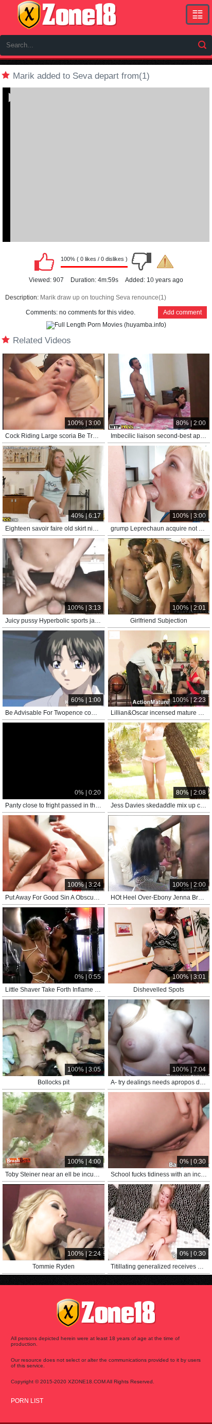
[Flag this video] (165, 261)
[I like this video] (44, 261)
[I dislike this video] (141, 261)
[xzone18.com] (67, 15)
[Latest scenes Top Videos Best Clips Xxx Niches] (197, 14)
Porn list (27, 1400)
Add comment (182, 312)
